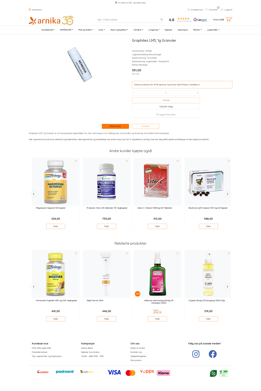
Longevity (153, 29)
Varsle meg (166, 106)
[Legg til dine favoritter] (76, 161)
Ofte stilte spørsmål (41, 348)
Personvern (136, 360)
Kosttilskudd (47, 29)
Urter (101, 29)
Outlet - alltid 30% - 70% (92, 356)
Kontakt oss (136, 352)
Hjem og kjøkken (119, 29)
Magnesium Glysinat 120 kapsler (51, 208)
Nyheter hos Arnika (90, 352)
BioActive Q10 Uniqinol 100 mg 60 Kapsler (208, 208)
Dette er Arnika (137, 348)
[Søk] (161, 19)
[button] (187, 20)
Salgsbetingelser (138, 356)
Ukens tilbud (87, 348)
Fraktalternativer (40, 352)
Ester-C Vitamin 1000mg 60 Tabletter (155, 208)
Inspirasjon (37, 9)
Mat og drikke (84, 29)
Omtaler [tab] (146, 126)
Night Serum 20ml (95, 300)
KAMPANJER (65, 29)
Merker (196, 29)
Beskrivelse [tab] (115, 126)
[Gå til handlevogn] (228, 20)
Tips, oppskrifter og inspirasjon (47, 356)
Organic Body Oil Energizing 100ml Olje (207, 300)
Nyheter (168, 29)
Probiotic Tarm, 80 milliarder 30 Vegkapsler (107, 208)
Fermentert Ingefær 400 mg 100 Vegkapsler (56, 300)
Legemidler (212, 29)
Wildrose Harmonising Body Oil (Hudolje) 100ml (158, 301)
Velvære (137, 29)
